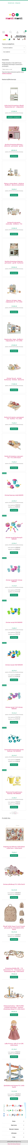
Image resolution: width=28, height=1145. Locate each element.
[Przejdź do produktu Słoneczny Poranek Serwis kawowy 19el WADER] (14, 781)
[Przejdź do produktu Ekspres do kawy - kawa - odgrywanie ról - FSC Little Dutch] (14, 289)
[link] (14, 37)
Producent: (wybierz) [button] (7, 47)
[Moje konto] (17, 32)
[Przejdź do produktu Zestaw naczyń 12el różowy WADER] (14, 696)
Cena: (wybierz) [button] (6, 51)
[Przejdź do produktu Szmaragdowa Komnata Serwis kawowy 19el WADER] (14, 738)
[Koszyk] (24, 32)
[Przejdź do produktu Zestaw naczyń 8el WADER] (14, 611)
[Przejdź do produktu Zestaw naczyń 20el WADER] (14, 653)
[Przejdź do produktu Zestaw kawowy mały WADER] (14, 484)
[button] (3, 32)
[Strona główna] (14, 16)
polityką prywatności (7, 73)
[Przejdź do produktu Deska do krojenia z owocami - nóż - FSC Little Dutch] (14, 445)
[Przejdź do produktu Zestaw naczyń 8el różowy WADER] (14, 569)
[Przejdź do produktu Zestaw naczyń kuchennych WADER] (14, 526)
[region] (14, 37)
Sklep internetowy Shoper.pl (14, 1144)
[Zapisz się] (24, 69)
